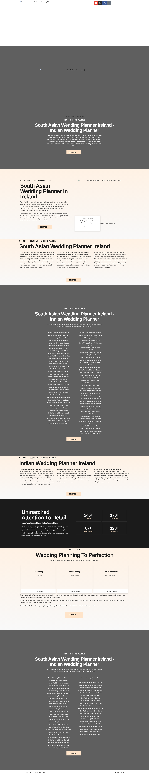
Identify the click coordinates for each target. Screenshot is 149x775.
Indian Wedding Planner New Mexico (90, 685)
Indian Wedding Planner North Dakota (90, 693)
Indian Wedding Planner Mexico (58, 395)
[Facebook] (104, 3)
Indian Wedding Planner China (58, 351)
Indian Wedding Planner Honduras (90, 380)
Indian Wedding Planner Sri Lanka (90, 409)
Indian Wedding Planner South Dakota (90, 711)
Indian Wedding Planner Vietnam (90, 352)
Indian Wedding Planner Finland (58, 361)
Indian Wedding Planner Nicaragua (90, 396)
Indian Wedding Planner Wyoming (90, 734)
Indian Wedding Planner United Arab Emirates (90, 344)
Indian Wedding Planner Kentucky (58, 719)
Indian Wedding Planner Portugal (58, 413)
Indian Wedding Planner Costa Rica (59, 356)
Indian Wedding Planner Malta (90, 388)
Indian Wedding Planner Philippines (59, 408)
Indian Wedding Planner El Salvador (90, 370)
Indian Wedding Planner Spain (58, 423)
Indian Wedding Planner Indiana (58, 711)
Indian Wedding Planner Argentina (58, 332)
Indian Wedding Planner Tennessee (90, 713)
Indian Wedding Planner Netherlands (58, 397)
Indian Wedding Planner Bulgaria (90, 360)
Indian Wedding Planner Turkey (90, 340)
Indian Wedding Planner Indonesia (58, 376)
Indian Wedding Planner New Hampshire (90, 679)
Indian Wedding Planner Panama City (58, 402)
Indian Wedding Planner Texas (90, 716)
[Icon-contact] (109, 3)
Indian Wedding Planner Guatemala (90, 372)
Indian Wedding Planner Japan (58, 387)
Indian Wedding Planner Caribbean (58, 345)
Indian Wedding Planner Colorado (58, 691)
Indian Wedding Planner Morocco (90, 390)
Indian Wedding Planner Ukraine (90, 428)
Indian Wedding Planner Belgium (58, 338)
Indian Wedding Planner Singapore (58, 421)
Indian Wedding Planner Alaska (58, 680)
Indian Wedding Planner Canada (59, 343)
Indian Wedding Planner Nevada (59, 748)
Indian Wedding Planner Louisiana (58, 722)
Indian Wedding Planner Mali (90, 385)
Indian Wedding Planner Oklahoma (90, 698)
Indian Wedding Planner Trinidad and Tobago (90, 422)
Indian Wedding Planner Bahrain (90, 357)
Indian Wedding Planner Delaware (58, 696)
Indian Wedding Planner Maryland (58, 727)
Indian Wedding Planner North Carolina (90, 690)
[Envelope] (96, 3)
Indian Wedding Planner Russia (58, 415)
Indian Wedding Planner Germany (58, 366)
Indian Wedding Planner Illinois (58, 709)
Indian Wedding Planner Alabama (58, 678)
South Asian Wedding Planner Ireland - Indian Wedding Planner (74, 127)
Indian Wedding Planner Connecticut (58, 693)
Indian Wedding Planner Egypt (58, 358)
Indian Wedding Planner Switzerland (90, 335)
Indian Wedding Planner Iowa (58, 714)
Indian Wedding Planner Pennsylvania (90, 703)
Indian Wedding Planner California (58, 688)
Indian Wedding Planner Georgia (59, 701)
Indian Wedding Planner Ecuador (90, 367)
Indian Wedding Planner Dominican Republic (90, 364)
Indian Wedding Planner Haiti (90, 378)
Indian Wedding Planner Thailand (90, 338)
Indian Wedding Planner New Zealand (58, 400)
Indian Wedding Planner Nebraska (58, 745)
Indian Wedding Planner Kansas (58, 716)
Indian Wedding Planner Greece (58, 369)
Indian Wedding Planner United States (90, 431)
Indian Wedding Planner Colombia (58, 353)
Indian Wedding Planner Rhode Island (90, 706)
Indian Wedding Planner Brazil (58, 340)
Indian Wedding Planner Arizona (58, 683)
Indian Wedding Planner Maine (58, 724)
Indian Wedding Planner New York (90, 687)
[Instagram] (100, 3)
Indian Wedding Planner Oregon (90, 700)
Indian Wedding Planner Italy (58, 382)
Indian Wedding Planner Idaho (58, 706)
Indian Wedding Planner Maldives (58, 392)
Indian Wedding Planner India (58, 374)
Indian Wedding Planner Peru (58, 405)
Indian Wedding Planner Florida (58, 698)
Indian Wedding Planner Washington (90, 726)
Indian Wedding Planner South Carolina (90, 708)
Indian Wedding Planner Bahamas (90, 355)
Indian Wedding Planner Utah (90, 719)
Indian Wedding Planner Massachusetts (58, 729)
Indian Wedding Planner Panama (90, 401)
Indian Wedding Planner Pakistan (90, 398)
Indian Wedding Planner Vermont (90, 721)
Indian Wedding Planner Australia (58, 335)
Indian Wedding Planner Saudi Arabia (58, 418)
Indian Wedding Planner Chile (58, 348)
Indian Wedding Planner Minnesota (58, 735)
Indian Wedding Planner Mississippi (59, 737)
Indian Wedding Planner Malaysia (58, 389)
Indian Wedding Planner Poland (58, 410)
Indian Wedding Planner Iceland (90, 383)
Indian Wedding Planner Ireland (58, 379)
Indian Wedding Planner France (58, 364)
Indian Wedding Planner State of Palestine (90, 412)
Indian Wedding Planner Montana (58, 742)
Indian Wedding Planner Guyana (90, 375)
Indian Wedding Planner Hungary (58, 371)
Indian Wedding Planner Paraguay (90, 403)
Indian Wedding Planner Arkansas (58, 685)
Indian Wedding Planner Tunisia (90, 426)
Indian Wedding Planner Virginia (90, 724)
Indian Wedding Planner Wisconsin (90, 731)
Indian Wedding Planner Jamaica (58, 384)
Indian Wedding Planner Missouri (58, 740)
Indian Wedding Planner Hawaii (58, 703)
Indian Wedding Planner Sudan (90, 416)
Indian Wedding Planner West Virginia (90, 729)
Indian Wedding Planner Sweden (90, 332)
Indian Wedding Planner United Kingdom (90, 349)
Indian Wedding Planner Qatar (90, 406)
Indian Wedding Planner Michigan (58, 732)
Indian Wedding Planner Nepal (90, 393)
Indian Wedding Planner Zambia (90, 434)
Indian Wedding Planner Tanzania (90, 418)
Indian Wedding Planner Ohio (90, 695)
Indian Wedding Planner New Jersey (90, 682)
